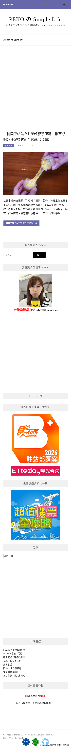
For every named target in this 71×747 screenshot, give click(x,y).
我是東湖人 (19, 675)
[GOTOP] (45, 742)
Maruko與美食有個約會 (14, 650)
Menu (9, 4)
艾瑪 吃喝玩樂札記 (12, 661)
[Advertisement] (35, 92)
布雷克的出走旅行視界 (14, 657)
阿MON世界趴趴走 (12, 668)
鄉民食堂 (7, 664)
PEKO (20, 146)
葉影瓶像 (7, 675)
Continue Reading (26, 223)
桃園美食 (8, 146)
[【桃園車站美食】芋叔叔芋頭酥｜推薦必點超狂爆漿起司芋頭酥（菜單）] (35, 173)
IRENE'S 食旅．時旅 (12, 653)
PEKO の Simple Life (35, 19)
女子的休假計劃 (10, 672)
